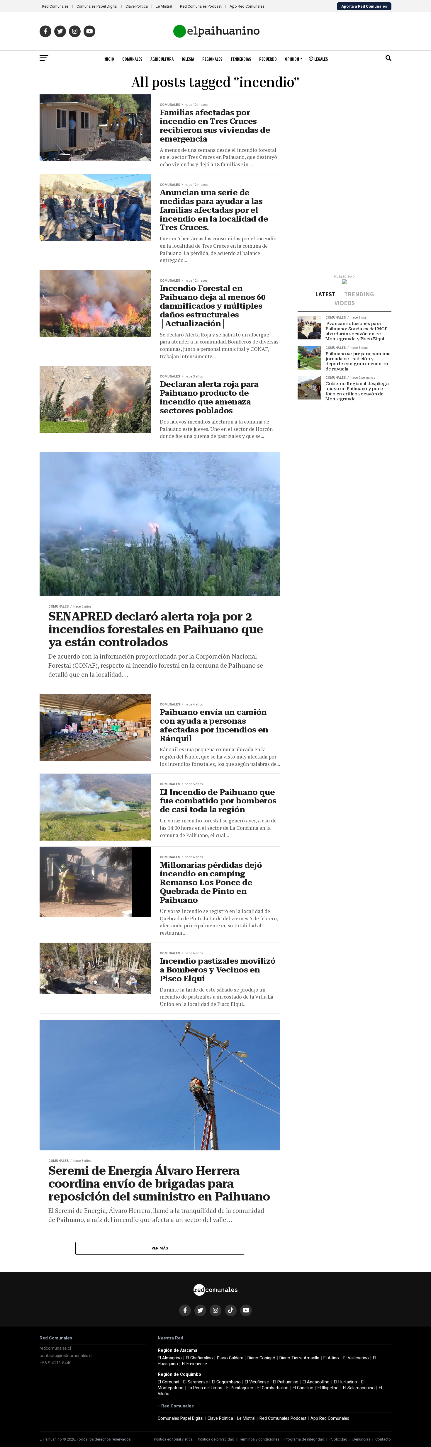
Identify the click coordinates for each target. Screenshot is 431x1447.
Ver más (160, 1248)
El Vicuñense (257, 1382)
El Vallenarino (356, 1358)
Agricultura (162, 59)
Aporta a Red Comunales (364, 6)
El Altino (331, 1358)
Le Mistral (164, 6)
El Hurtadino (345, 1382)
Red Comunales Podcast (201, 6)
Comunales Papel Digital (97, 6)
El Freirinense (194, 1363)
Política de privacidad (216, 1439)
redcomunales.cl (55, 1348)
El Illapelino (328, 1387)
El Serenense (195, 1382)
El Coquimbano (226, 1382)
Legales (320, 59)
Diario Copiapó (261, 1358)
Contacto (383, 1439)
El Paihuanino (285, 1382)
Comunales (132, 59)
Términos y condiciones (259, 1439)
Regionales (212, 59)
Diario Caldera (230, 1358)
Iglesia (188, 59)
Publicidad (338, 1439)
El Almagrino (170, 1358)
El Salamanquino (359, 1387)
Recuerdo (268, 59)
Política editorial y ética (173, 1439)
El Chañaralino (199, 1358)
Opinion (292, 59)
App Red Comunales (247, 6)
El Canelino (303, 1387)
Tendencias (240, 59)
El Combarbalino (273, 1387)
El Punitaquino (239, 1387)
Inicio (108, 59)
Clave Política (136, 6)
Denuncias (361, 1439)
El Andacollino (316, 1382)
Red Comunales (55, 6)
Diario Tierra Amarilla (299, 1358)
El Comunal (168, 1382)
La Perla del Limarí (205, 1387)
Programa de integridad (304, 1439)
